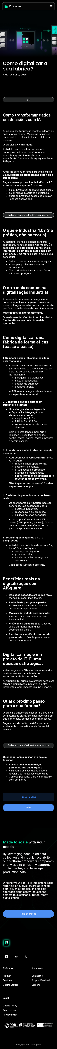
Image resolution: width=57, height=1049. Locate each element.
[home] (13, 6)
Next (28, 807)
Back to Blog (28, 796)
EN (28, 99)
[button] (51, 6)
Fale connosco (28, 913)
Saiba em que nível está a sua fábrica (28, 215)
